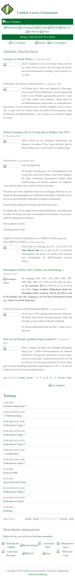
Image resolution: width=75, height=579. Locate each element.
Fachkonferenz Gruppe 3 (14, 434)
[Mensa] (41, 27)
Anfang (21, 377)
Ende (69, 377)
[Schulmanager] (11, 27)
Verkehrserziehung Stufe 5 (14, 406)
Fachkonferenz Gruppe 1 (14, 425)
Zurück (29, 377)
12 (51, 377)
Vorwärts (61, 377)
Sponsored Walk (10, 473)
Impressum (63, 570)
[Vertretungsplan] (26, 27)
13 (55, 377)
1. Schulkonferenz (11, 453)
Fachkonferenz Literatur (13, 501)
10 (43, 377)
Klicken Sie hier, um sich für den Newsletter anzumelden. (28, 536)
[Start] (7, 14)
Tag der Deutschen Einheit (14, 482)
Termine (9, 395)
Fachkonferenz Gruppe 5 (14, 492)
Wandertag (7, 511)
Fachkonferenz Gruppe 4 (14, 444)
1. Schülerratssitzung (12, 415)
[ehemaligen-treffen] (11, 283)
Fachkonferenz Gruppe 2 (14, 463)
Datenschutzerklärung (37, 574)
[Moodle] (53, 27)
